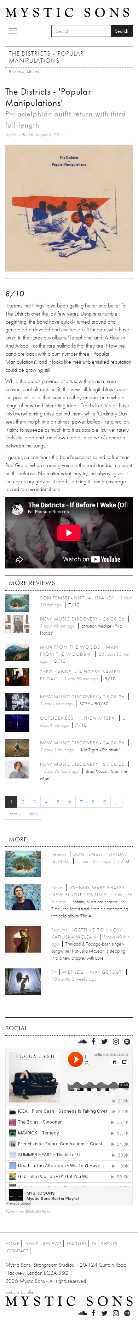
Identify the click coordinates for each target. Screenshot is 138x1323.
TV (94, 1243)
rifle (30, 1292)
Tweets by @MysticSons (27, 1211)
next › (14, 813)
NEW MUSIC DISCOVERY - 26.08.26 (82, 619)
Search (121, 31)
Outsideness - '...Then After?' (78, 718)
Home (12, 1243)
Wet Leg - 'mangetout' (93, 972)
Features (77, 1243)
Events (109, 1243)
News (31, 1243)
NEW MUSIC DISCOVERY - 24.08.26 (82, 742)
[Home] (67, 12)
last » (33, 813)
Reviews (16, 71)
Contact (17, 1250)
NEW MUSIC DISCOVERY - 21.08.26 (82, 764)
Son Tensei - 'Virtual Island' (76, 597)
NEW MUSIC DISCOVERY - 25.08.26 (82, 696)
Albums (33, 71)
